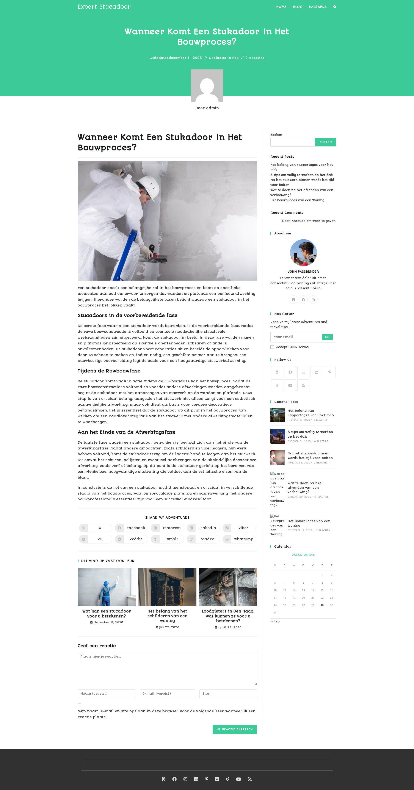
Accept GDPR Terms (292, 347)
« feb (275, 621)
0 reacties (321, 420)
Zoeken (276, 135)
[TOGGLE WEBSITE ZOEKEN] (335, 7)
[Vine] (277, 385)
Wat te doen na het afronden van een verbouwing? (304, 487)
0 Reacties (255, 58)
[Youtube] (290, 385)
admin (212, 108)
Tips (235, 58)
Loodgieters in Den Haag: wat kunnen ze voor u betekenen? (228, 616)
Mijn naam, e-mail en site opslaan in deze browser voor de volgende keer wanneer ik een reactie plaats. (167, 714)
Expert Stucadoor (104, 6)
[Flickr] (217, 779)
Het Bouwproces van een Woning (297, 200)
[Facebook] (303, 299)
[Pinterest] (330, 372)
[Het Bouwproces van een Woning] (277, 525)
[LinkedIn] (316, 372)
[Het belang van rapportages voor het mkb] (277, 415)
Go (327, 337)
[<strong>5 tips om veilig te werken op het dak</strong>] (277, 436)
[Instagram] (313, 299)
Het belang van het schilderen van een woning (167, 616)
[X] (293, 299)
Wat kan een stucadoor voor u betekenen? (106, 613)
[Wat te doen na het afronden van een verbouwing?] (277, 489)
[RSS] (303, 385)
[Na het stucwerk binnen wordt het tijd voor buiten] (277, 457)
